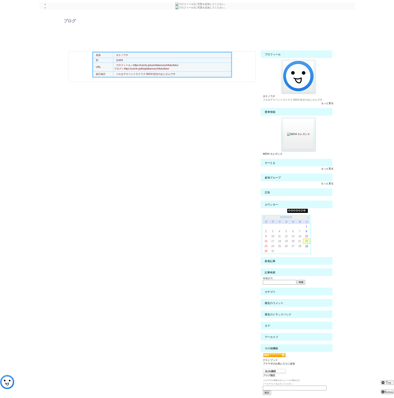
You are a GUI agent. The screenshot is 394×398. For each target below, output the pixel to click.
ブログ (70, 21)
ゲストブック (270, 360)
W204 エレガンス (272, 153)
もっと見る (327, 103)
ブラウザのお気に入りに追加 (279, 363)
